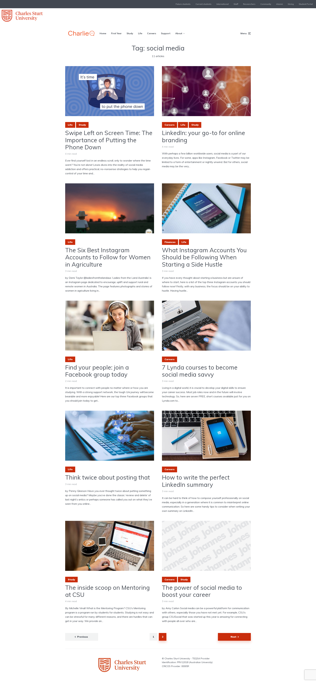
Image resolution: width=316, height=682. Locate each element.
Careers (151, 33)
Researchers (249, 4)
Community (265, 4)
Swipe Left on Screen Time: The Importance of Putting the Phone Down (108, 140)
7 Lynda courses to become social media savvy (199, 371)
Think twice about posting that (107, 477)
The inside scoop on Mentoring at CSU (107, 591)
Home (103, 33)
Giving (291, 4)
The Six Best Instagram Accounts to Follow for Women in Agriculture (108, 257)
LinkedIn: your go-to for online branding (203, 136)
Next (233, 636)
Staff (236, 4)
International (222, 4)
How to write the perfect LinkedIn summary (196, 481)
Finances (170, 242)
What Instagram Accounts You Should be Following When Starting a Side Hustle (204, 257)
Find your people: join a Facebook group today (97, 371)
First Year (116, 33)
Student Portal (306, 4)
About (178, 33)
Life (140, 33)
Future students (183, 4)
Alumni (279, 4)
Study (130, 33)
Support (165, 33)
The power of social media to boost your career (202, 591)
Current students (203, 4)
